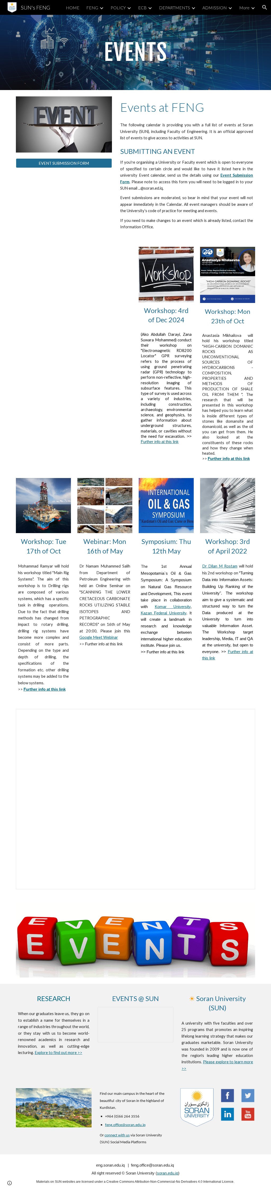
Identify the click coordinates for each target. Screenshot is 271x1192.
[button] (264, 7)
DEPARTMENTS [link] (174, 7)
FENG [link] (92, 7)
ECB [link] (142, 7)
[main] (135, 52)
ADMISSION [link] (214, 7)
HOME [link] (72, 7)
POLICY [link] (118, 7)
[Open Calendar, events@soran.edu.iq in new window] (245, 716)
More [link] (244, 7)
